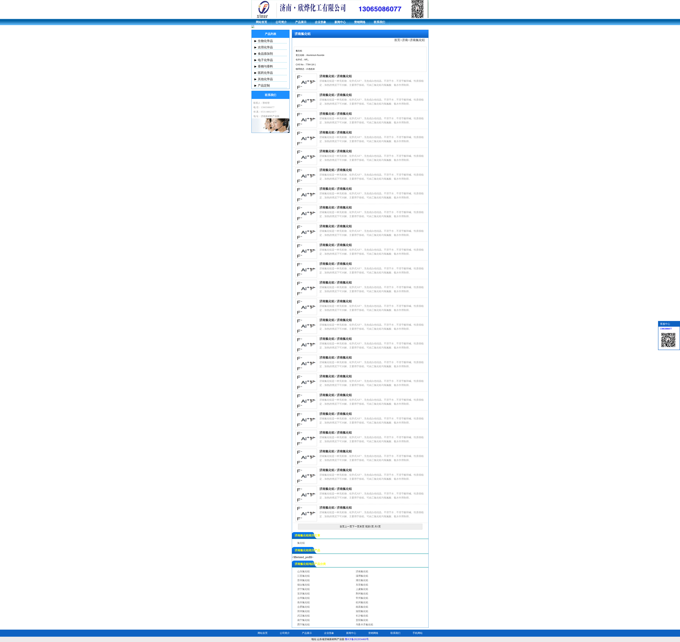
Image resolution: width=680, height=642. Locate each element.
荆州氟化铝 (362, 593)
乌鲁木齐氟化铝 (364, 624)
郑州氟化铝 (303, 611)
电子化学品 (265, 60)
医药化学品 (265, 72)
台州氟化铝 (303, 598)
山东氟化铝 (303, 571)
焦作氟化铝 (303, 602)
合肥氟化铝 (303, 607)
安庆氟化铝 (303, 593)
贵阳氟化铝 (362, 620)
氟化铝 (301, 543)
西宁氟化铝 (303, 624)
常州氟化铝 (362, 598)
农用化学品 (265, 47)
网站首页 (261, 22)
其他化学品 (265, 79)
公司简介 (281, 22)
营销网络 (360, 22)
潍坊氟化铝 (362, 580)
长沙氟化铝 (362, 615)
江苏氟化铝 (303, 576)
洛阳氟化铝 (362, 611)
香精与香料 (265, 66)
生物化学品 (265, 41)
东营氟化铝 (362, 584)
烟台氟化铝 (303, 584)
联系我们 (379, 22)
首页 (397, 40)
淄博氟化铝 (362, 576)
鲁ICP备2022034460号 (357, 639)
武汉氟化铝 (303, 615)
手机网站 (418, 633)
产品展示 (301, 22)
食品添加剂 (265, 53)
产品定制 (264, 85)
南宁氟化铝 (303, 620)
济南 (405, 40)
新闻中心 (340, 22)
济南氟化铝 (417, 40)
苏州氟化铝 (303, 580)
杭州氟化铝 (362, 602)
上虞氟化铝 (362, 589)
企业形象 (320, 22)
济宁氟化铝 (303, 589)
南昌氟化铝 (362, 607)
